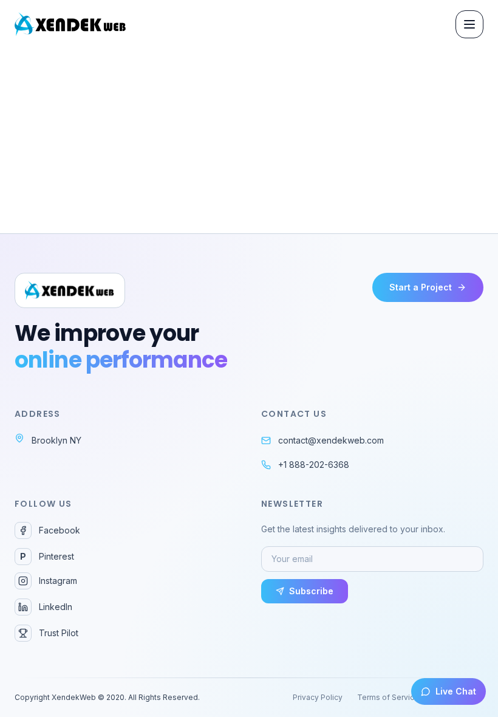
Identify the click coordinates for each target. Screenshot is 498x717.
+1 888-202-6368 (313, 464)
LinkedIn (55, 607)
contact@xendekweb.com (331, 440)
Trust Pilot (58, 633)
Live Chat (455, 691)
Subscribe (311, 591)
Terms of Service (388, 697)
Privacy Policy (318, 697)
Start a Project (420, 287)
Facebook (59, 530)
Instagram (58, 580)
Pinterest (47, 556)
